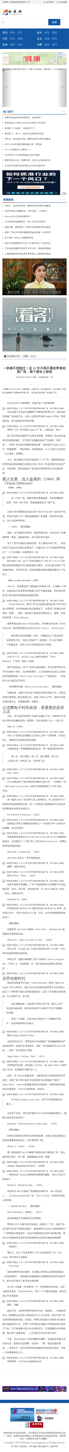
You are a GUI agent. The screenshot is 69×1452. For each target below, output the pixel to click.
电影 (54, 32)
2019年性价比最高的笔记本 (30, 1361)
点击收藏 (62, 2)
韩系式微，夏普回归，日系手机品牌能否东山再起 (26, 227)
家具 (54, 38)
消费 (25, 356)
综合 (20, 44)
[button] (7, 87)
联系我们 (23, 1446)
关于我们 (15, 1446)
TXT (47, 1446)
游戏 (47, 38)
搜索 (54, 22)
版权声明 (54, 1446)
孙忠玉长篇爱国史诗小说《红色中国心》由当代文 (26, 243)
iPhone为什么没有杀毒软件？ (17, 216)
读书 (54, 44)
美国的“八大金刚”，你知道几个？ (19, 128)
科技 (47, 32)
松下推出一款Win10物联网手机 (17, 238)
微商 (47, 44)
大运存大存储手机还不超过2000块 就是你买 (23, 165)
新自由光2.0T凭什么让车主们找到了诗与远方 (24, 123)
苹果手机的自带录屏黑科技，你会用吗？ (22, 117)
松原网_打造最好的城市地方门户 (16, 2)
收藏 (20, 38)
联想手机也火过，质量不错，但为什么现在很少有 (26, 160)
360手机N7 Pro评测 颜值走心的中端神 (20, 155)
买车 (20, 32)
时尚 (12, 38)
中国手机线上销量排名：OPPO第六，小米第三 (24, 211)
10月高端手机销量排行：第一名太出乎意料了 (24, 221)
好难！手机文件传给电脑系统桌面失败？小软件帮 (26, 232)
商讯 (12, 44)
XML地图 (33, 1446)
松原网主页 (13, 356)
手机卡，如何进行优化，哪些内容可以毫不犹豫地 (26, 139)
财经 (12, 32)
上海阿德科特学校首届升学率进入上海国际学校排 (26, 254)
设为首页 (50, 2)
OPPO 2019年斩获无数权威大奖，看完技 (22, 144)
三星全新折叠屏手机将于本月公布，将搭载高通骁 (26, 248)
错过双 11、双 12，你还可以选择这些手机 (22, 133)
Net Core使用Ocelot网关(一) (16, 149)
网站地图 (42, 1446)
